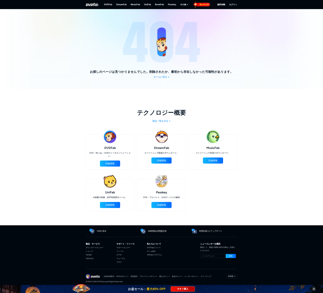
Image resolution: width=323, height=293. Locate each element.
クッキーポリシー (192, 276)
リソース (120, 251)
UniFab (147, 4)
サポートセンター (123, 248)
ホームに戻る (161, 77)
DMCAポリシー (122, 276)
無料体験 (221, 4)
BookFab (159, 4)
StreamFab (121, 4)
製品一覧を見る (160, 121)
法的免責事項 (109, 276)
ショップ (89, 251)
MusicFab (135, 4)
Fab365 (89, 255)
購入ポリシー (164, 276)
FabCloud (89, 258)
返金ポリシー (177, 276)
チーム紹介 (151, 251)
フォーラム (120, 258)
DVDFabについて (154, 248)
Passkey (172, 4)
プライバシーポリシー (148, 276)
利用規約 (134, 276)
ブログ (119, 262)
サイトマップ (206, 276)
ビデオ (119, 255)
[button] (110, 164)
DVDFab (108, 4)
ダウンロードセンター (94, 248)
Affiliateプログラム (154, 255)
